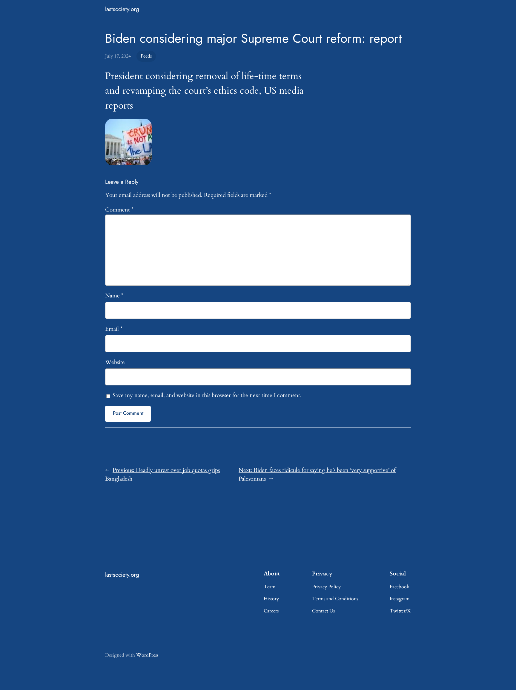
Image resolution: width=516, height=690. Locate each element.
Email (113, 329)
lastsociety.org (122, 9)
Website (115, 362)
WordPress (147, 655)
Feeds (146, 56)
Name (114, 296)
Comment (119, 210)
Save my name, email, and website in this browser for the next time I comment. (207, 395)
